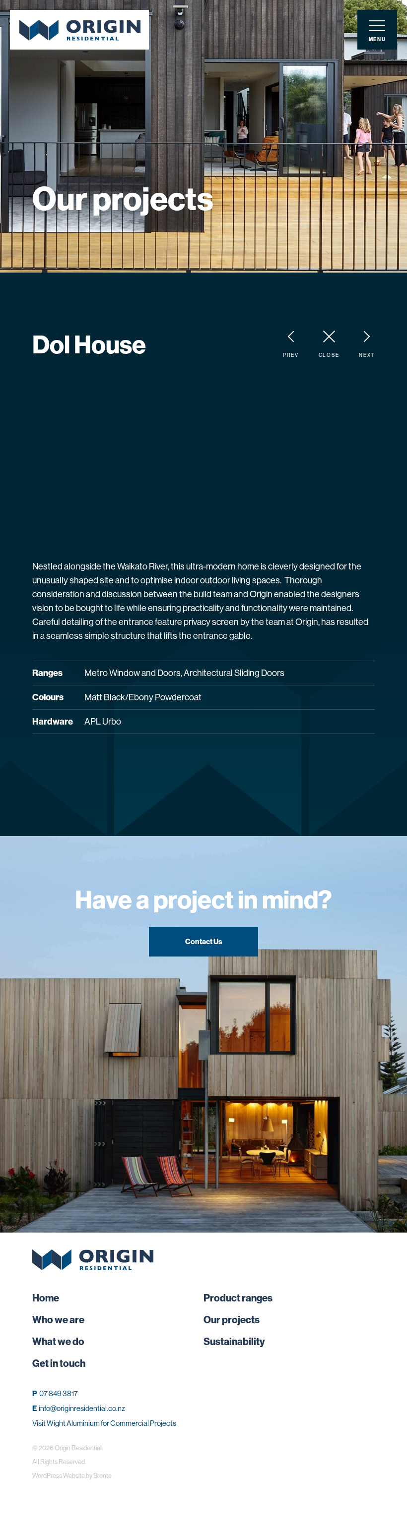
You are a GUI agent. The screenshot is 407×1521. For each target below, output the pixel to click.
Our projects (232, 1319)
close (329, 355)
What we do (58, 1341)
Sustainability (234, 1341)
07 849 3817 (58, 1393)
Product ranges (238, 1298)
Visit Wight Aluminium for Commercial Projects (104, 1423)
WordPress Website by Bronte (72, 1475)
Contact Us (203, 941)
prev (291, 355)
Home (45, 1298)
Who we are (58, 1319)
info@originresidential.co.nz (82, 1408)
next (367, 355)
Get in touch (58, 1363)
